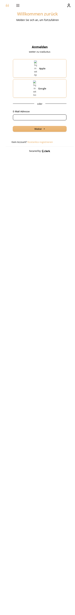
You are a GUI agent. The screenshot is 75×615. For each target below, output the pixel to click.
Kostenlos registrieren (40, 142)
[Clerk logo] (46, 151)
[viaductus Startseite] (7, 5)
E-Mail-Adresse (21, 111)
